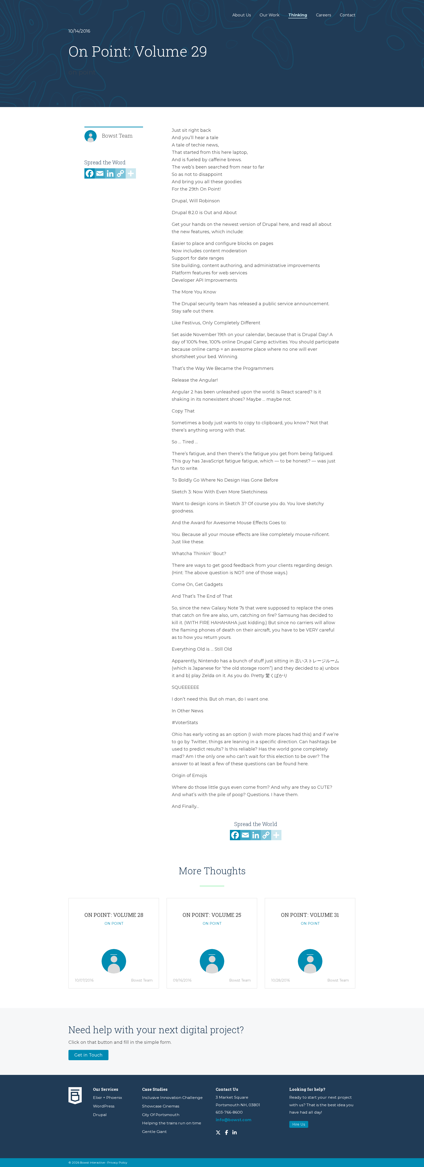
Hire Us (298, 1124)
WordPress (103, 1106)
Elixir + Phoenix (107, 1097)
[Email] (100, 175)
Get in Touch (88, 1055)
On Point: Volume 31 (310, 914)
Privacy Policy (117, 1162)
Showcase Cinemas (160, 1106)
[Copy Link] (120, 175)
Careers (323, 15)
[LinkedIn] (110, 175)
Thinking (297, 15)
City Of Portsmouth (160, 1114)
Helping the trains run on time (171, 1123)
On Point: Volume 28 (113, 914)
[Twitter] (218, 1132)
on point (82, 72)
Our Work (269, 15)
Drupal (100, 1114)
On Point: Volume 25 (212, 914)
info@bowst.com (234, 1120)
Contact (348, 15)
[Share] (131, 175)
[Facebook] (89, 175)
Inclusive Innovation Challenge (172, 1097)
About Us (241, 15)
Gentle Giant (154, 1131)
